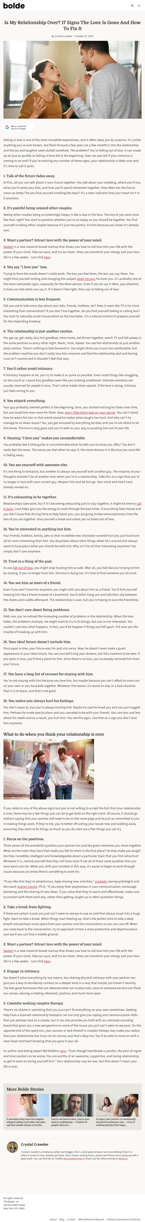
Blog (61, 1219)
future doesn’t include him (48, 642)
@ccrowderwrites (72, 1158)
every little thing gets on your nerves (90, 412)
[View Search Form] (132, 5)
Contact (71, 1219)
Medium (123, 1158)
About (53, 1219)
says (63, 1051)
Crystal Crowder (63, 36)
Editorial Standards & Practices (123, 1219)
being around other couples (49, 208)
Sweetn (8, 246)
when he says (86, 278)
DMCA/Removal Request (91, 1219)
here (47, 257)
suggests (101, 881)
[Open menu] (139, 5)
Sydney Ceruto (27, 886)
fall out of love (23, 567)
